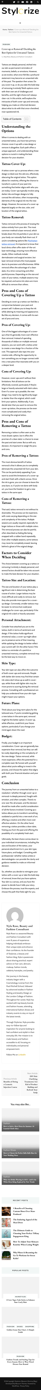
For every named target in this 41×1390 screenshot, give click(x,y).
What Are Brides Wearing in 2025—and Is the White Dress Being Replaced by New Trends (19, 1181)
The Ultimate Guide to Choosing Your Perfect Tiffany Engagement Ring (26, 1233)
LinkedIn (22, 1054)
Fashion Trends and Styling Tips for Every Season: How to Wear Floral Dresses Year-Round (20, 1361)
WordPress (15, 1386)
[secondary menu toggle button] (2, 1)
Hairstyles (20, 1297)
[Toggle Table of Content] (25, 119)
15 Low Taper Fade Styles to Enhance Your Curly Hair (20, 1301)
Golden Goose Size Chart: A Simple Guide (20, 1331)
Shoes (13, 1150)
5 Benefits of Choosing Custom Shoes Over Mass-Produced (24, 1211)
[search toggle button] (38, 2)
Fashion (6, 44)
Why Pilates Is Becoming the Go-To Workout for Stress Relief (25, 1255)
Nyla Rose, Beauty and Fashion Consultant (18, 57)
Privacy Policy (24, 1386)
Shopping (29, 1326)
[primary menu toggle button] (20, 23)
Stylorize (18, 1381)
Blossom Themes (21, 1384)
